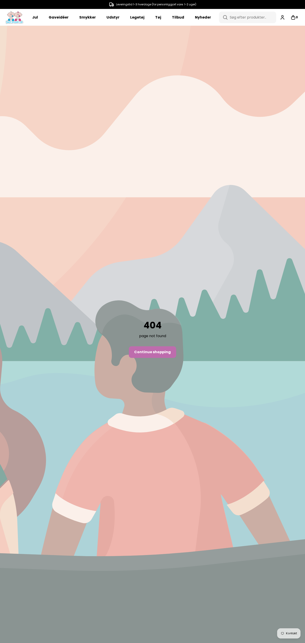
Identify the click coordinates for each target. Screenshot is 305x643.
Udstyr (113, 17)
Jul (35, 17)
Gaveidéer (59, 17)
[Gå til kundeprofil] (282, 17)
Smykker (87, 17)
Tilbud (178, 17)
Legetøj (137, 17)
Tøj (158, 17)
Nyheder (203, 17)
